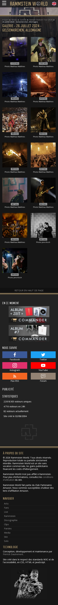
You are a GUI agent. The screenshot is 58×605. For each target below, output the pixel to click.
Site (6, 536)
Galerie (23, 19)
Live (6, 511)
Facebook (15, 359)
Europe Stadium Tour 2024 (40, 19)
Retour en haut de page (29, 290)
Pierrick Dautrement (13, 554)
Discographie (10, 520)
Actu (6, 503)
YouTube (43, 370)
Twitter (43, 359)
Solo (6, 541)
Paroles (8, 528)
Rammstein (9, 516)
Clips (6, 524)
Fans (6, 507)
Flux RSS (15, 380)
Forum (43, 380)
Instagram (15, 370)
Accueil (5, 19)
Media (14, 19)
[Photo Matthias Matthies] (14, 49)
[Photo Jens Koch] (43, 225)
